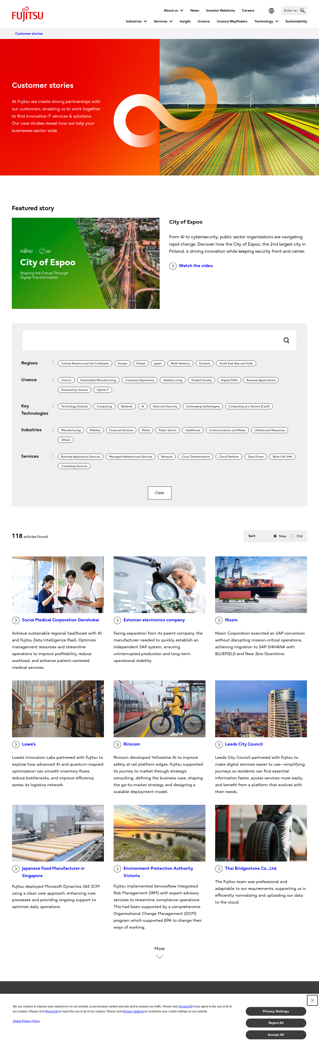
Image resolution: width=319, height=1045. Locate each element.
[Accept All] (186, 1006)
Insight (185, 21)
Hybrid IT (103, 390)
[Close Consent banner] (312, 1000)
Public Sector (167, 430)
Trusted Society (201, 380)
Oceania (204, 363)
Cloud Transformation (195, 456)
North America (180, 363)
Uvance (204, 21)
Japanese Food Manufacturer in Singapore (53, 872)
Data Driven (256, 456)
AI (142, 406)
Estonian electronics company (154, 620)
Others (65, 440)
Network (126, 406)
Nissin (231, 620)
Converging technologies (203, 406)
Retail (146, 430)
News (194, 11)
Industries (134, 21)
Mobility (95, 430)
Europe (122, 363)
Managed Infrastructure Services (130, 456)
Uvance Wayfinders (232, 21)
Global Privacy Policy (26, 1021)
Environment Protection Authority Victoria (158, 872)
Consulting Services (74, 466)
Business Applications (261, 380)
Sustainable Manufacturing (98, 380)
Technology (264, 21)
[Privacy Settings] (134, 1011)
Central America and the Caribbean (85, 363)
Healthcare (192, 430)
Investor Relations (220, 11)
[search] (302, 10)
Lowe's (29, 744)
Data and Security (165, 406)
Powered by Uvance (74, 390)
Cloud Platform (229, 456)
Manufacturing (71, 430)
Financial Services (121, 430)
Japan (158, 363)
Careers (248, 11)
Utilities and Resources (270, 430)
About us (171, 11)
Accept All (276, 1034)
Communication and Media (227, 430)
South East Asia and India (236, 363)
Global (140, 363)
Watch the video (196, 265)
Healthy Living (172, 380)
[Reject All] (52, 1011)
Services (160, 21)
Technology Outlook (74, 406)
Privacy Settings (276, 1011)
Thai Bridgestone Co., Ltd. (251, 868)
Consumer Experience (139, 380)
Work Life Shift (282, 456)
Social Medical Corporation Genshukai (60, 620)
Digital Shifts (229, 380)
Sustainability (296, 21)
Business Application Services (80, 456)
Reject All (276, 1023)
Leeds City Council (244, 744)
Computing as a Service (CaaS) (249, 406)
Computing (104, 406)
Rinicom (131, 744)
